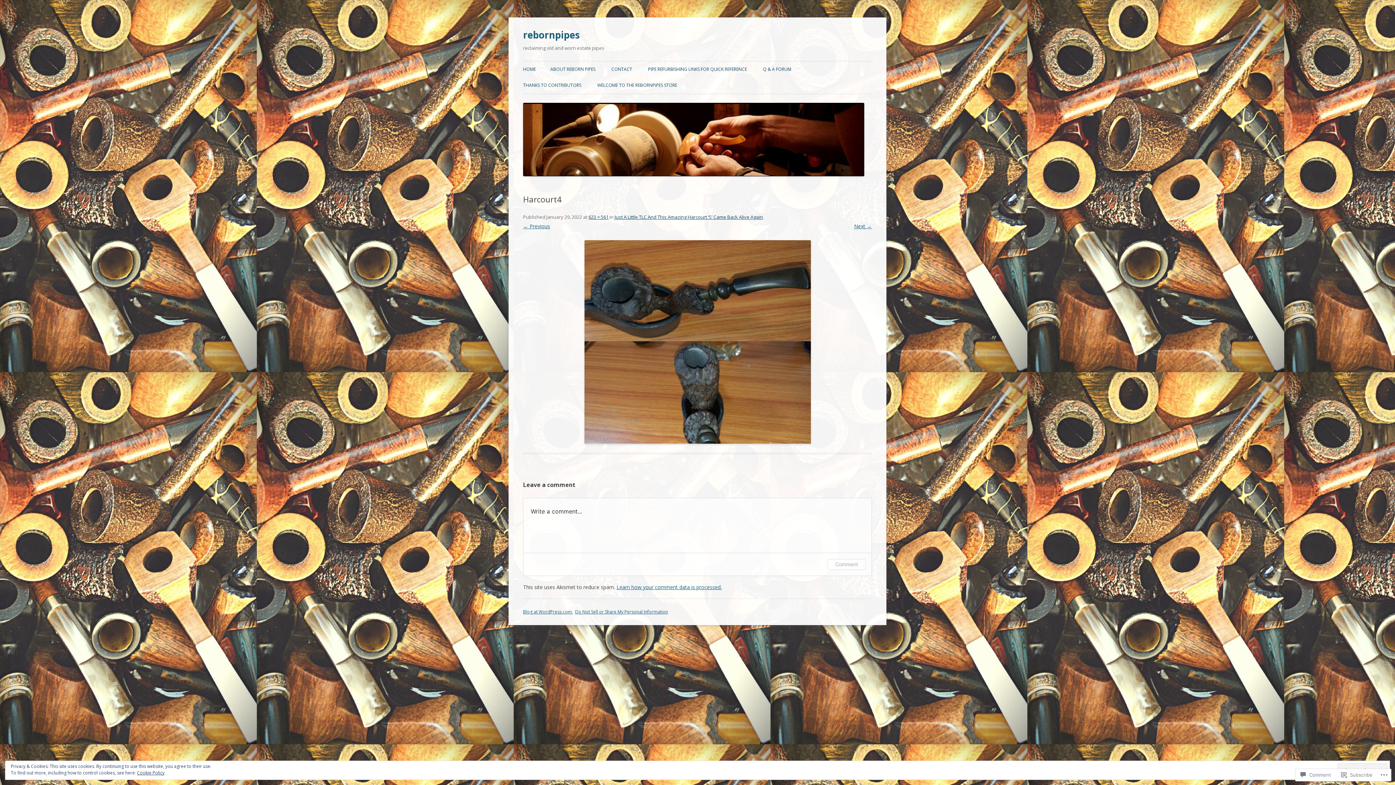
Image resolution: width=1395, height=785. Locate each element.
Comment (846, 564)
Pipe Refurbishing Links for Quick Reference (697, 69)
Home (529, 69)
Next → (863, 226)
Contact (621, 69)
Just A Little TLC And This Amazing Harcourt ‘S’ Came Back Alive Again (689, 217)
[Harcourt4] (697, 342)
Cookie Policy (151, 773)
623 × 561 (598, 217)
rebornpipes (551, 34)
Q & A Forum (777, 69)
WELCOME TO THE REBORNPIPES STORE (637, 85)
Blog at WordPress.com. (548, 612)
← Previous (536, 226)
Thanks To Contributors (552, 85)
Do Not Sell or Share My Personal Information (621, 612)
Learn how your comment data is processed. (669, 587)
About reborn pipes (572, 69)
